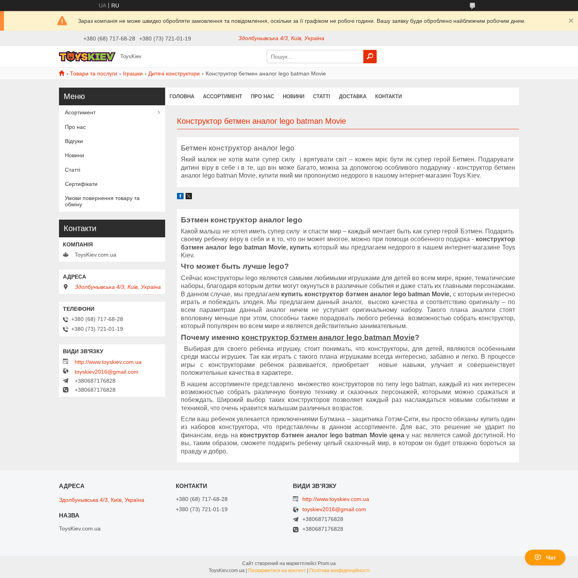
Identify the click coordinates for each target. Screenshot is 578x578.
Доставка (352, 96)
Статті (321, 96)
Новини (293, 96)
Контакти (388, 96)
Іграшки (133, 73)
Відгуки (74, 141)
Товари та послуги (93, 73)
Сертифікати (81, 184)
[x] (189, 197)
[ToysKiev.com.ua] (87, 56)
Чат (551, 557)
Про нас (262, 96)
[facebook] (180, 197)
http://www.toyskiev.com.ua (108, 362)
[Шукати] (370, 56)
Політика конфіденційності (339, 570)
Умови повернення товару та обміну (102, 201)
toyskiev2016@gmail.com (106, 372)
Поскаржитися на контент (277, 570)
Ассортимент (222, 96)
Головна (181, 96)
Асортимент (80, 112)
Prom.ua (327, 563)
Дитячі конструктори (174, 73)
